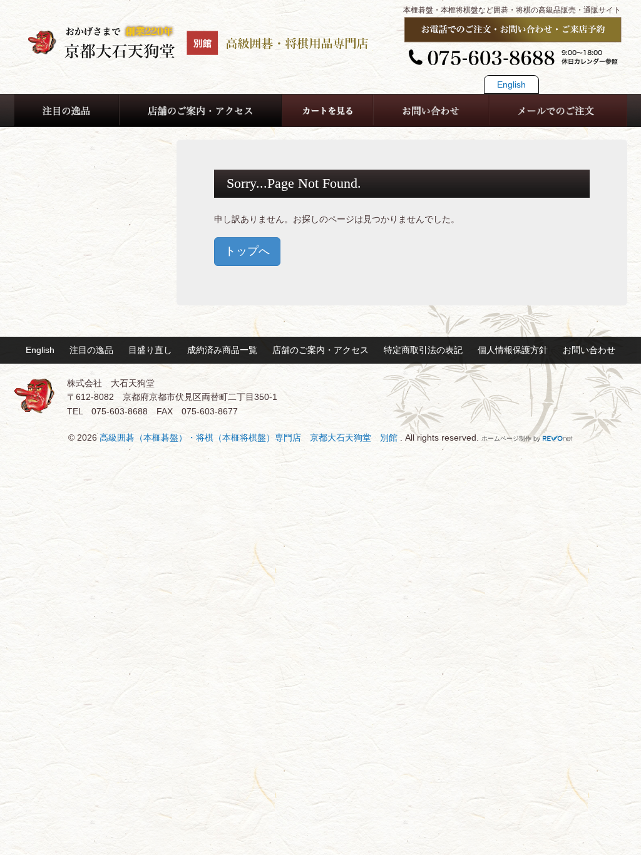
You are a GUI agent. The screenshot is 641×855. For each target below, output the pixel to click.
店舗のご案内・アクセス (320, 350)
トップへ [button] (247, 251)
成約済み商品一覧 (222, 350)
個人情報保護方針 (513, 350)
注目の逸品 (91, 350)
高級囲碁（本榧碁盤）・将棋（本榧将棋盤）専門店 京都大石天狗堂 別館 (250, 438)
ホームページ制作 (506, 438)
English (511, 84)
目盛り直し (150, 350)
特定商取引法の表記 (423, 350)
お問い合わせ (589, 350)
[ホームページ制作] (557, 438)
